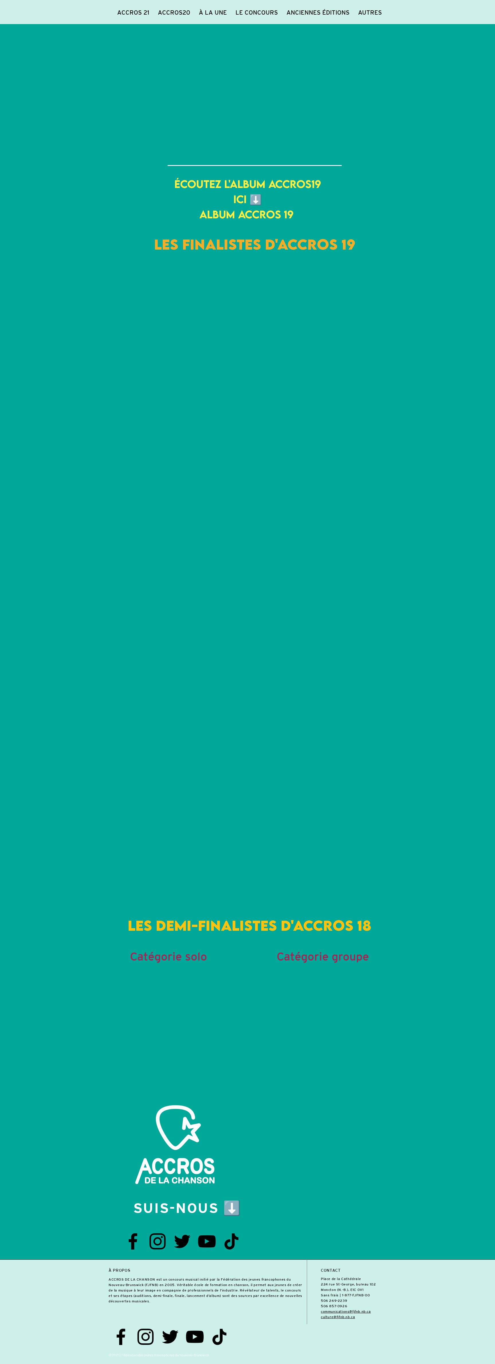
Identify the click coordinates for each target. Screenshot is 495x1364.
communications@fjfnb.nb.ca (346, 1312)
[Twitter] (182, 1241)
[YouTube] (207, 1241)
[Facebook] (133, 1241)
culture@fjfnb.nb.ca (338, 1317)
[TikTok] (231, 1241)
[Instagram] (157, 1241)
